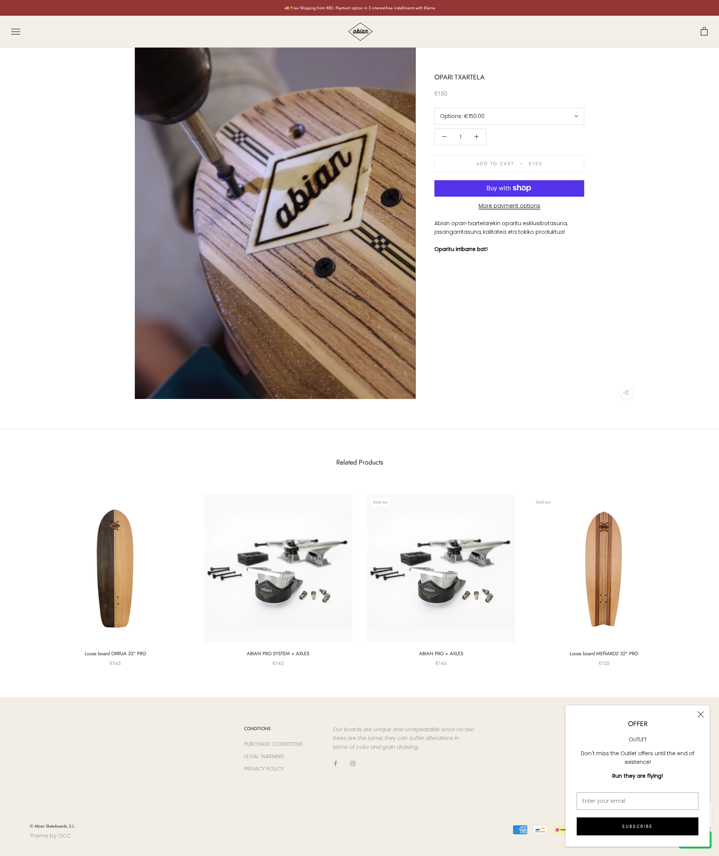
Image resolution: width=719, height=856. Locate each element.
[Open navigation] (15, 31)
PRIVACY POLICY (264, 768)
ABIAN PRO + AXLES (441, 653)
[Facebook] (335, 763)
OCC (64, 836)
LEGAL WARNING (264, 756)
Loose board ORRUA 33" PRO (115, 653)
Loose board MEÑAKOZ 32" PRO (604, 653)
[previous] (23, 572)
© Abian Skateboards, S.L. (52, 826)
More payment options (509, 205)
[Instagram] (352, 763)
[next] (695, 572)
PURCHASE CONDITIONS (273, 744)
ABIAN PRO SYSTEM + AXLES (278, 653)
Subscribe (637, 826)
